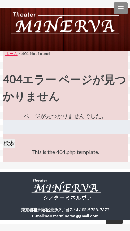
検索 (9, 143)
